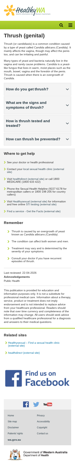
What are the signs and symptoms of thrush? (26, 105)
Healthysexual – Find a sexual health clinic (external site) (34, 344)
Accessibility (43, 421)
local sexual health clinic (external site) (35, 170)
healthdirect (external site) (28, 178)
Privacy (41, 415)
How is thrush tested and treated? (28, 123)
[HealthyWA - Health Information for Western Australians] (27, 5)
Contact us (42, 433)
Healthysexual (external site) (30, 201)
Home (11, 415)
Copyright (42, 427)
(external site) (24, 352)
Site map (12, 421)
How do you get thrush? (27, 89)
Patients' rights (15, 433)
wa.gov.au (14, 439)
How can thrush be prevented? (33, 139)
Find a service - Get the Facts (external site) (34, 211)
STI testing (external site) (41, 204)
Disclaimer (13, 427)
